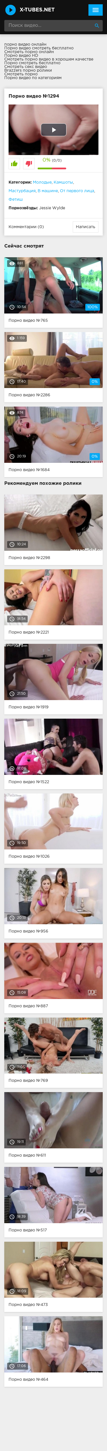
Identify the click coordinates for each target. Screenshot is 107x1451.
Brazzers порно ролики (28, 70)
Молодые (42, 182)
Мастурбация (22, 191)
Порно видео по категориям (33, 78)
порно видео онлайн (25, 44)
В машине (48, 191)
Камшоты (63, 182)
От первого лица (77, 191)
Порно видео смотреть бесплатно (39, 48)
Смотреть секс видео (25, 67)
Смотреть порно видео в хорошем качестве (48, 59)
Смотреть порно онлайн (29, 52)
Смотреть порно (21, 74)
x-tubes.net (37, 10)
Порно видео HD (21, 55)
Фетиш (16, 199)
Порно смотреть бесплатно (32, 63)
